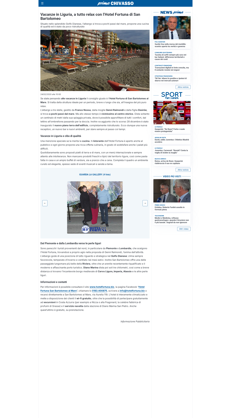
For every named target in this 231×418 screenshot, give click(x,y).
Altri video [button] (184, 229)
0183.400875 (99, 290)
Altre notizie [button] (183, 87)
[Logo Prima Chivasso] (115, 3)
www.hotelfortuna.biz (102, 286)
